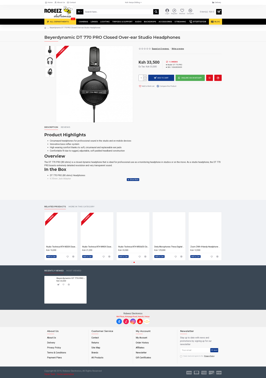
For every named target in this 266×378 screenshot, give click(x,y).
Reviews (65, 127)
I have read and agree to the (198, 356)
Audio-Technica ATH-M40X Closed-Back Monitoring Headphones (97, 247)
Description (51, 127)
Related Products (55, 206)
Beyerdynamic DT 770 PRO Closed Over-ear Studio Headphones (71, 278)
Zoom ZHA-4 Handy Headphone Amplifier (205, 247)
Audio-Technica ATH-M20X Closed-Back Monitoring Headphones (61, 247)
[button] (131, 262)
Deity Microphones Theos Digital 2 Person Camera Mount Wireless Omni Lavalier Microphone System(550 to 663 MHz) (169, 247)
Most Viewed (73, 271)
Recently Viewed (54, 271)
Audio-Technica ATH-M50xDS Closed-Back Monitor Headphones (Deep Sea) (133, 247)
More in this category (81, 206)
